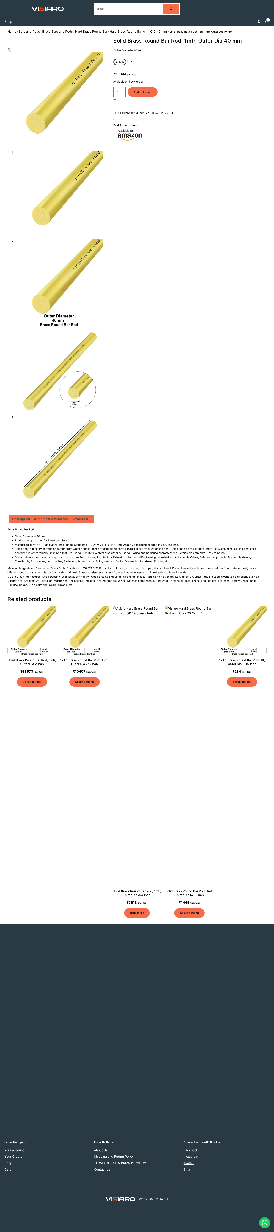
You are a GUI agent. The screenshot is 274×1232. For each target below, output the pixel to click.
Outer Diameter (128, 50)
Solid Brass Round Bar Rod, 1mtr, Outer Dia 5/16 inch (189, 893)
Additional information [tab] (51, 519)
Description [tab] (21, 519)
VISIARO (167, 113)
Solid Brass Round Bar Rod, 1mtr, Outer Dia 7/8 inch (84, 662)
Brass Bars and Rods (57, 31)
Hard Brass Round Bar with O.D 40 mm (138, 31)
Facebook (191, 1150)
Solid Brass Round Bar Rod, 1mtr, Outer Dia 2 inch (32, 662)
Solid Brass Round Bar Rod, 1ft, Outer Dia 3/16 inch (242, 662)
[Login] (259, 22)
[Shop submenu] (14, 21)
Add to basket (143, 92)
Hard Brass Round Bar (91, 31)
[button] (9, 50)
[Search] (171, 9)
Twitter (189, 1163)
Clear (129, 61)
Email (187, 1169)
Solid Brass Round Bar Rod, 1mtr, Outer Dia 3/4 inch (137, 893)
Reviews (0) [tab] (81, 519)
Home (11, 31)
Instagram (191, 1156)
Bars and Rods (29, 31)
